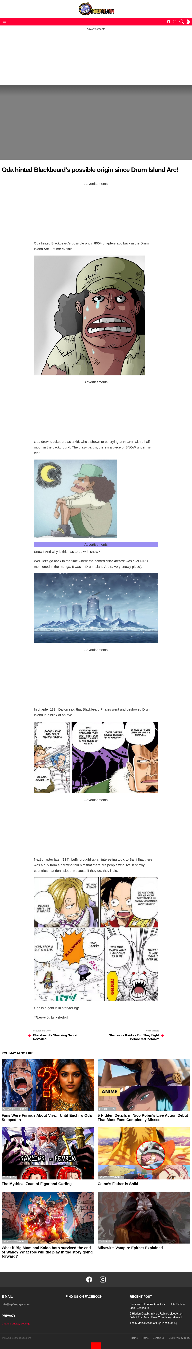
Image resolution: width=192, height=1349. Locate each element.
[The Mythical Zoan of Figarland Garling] (48, 1153)
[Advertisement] (96, 57)
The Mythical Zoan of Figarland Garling (37, 1184)
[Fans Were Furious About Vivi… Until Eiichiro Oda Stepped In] (48, 1085)
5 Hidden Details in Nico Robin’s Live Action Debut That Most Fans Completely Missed (143, 1117)
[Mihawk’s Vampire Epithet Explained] (144, 1218)
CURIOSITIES (107, 1109)
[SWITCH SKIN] (188, 21)
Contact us (158, 1337)
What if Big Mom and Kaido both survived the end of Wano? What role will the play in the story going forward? (47, 1252)
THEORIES (9, 1177)
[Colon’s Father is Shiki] (144, 1153)
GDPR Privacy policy (179, 1337)
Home (134, 1337)
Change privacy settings (16, 1323)
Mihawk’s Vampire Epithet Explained (130, 1248)
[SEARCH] (181, 21)
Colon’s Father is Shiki (118, 1184)
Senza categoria (14, 1109)
